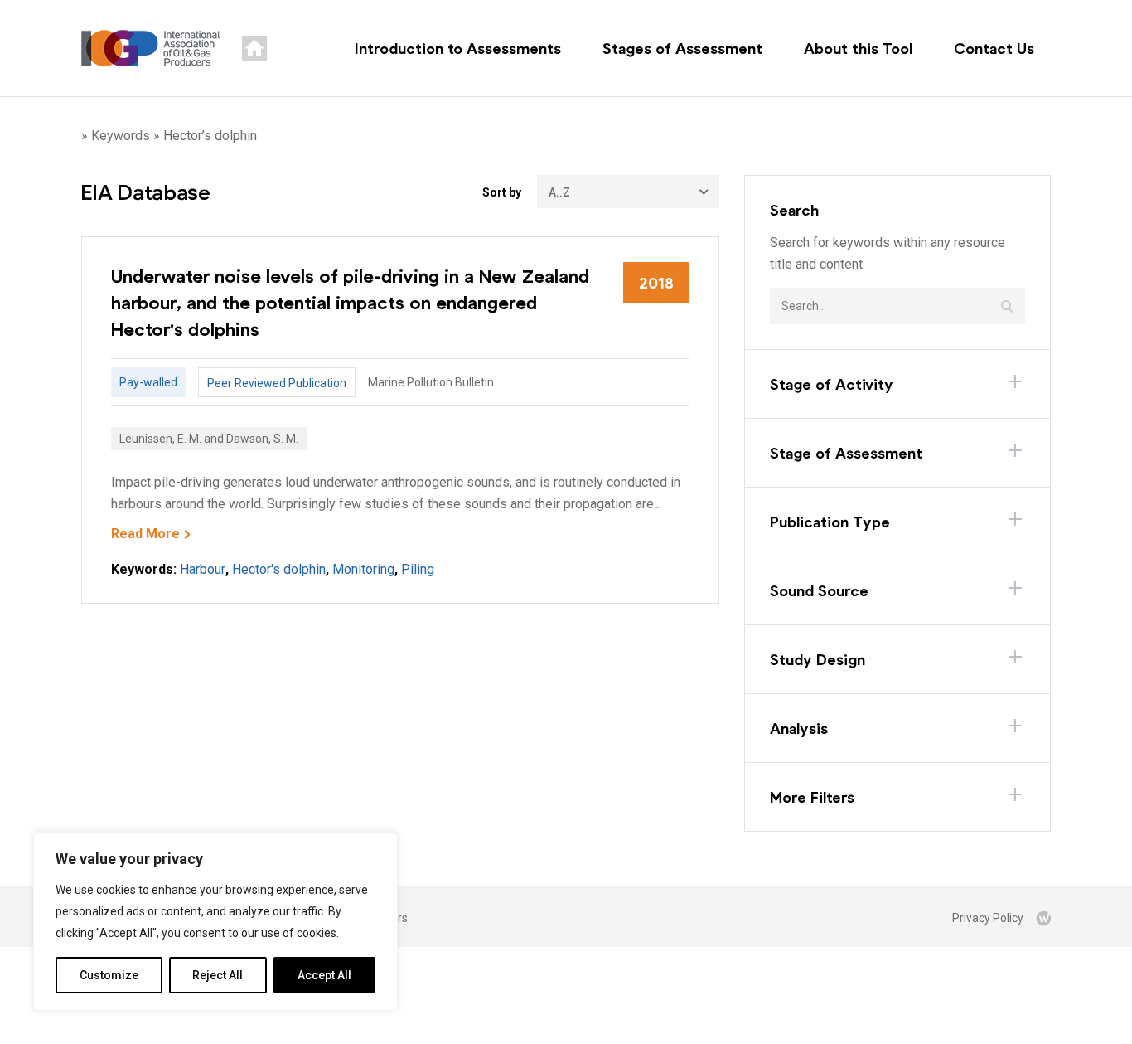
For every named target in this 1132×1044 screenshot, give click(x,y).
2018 (656, 283)
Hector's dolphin (279, 569)
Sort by (501, 192)
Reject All (217, 975)
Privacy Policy (987, 918)
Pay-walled (148, 382)
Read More (145, 533)
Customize (109, 975)
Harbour (202, 569)
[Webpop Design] (1043, 918)
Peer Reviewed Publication (276, 383)
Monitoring (363, 569)
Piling (417, 569)
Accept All (324, 975)
